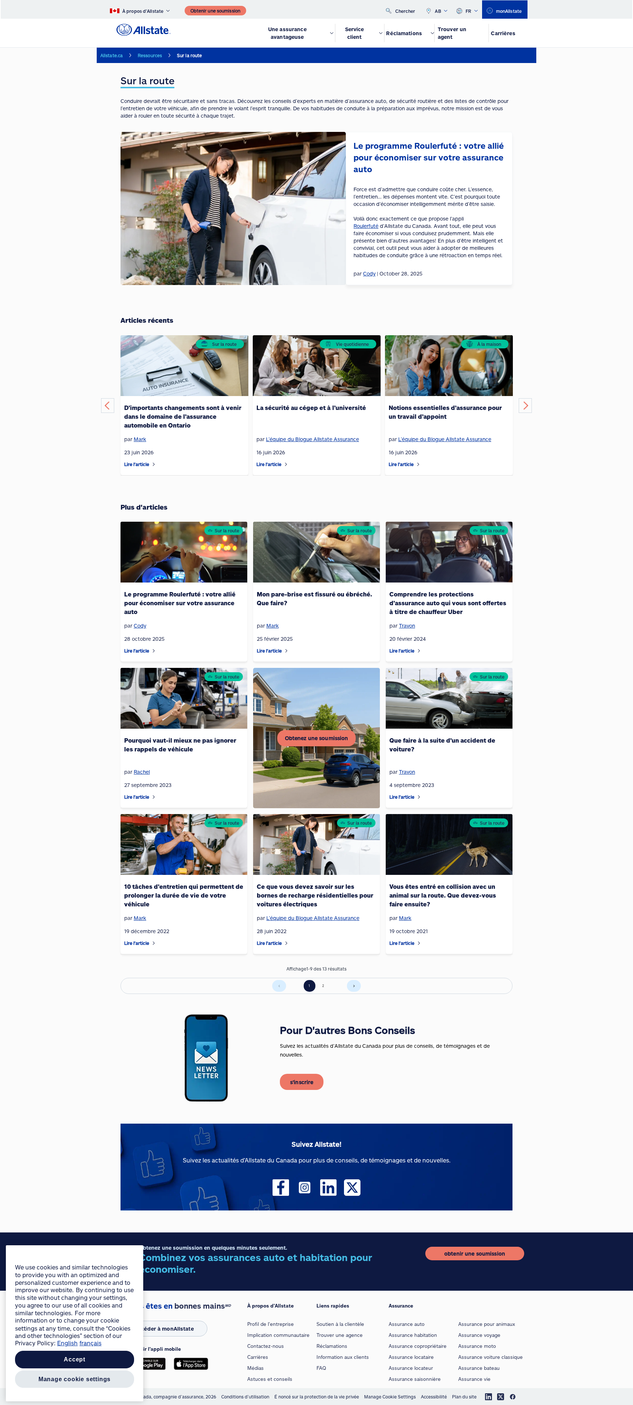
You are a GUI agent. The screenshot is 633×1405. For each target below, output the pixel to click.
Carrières (257, 1357)
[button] (107, 405)
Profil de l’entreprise (270, 1324)
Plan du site (464, 1396)
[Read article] (154, 464)
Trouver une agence (339, 1335)
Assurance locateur (411, 1368)
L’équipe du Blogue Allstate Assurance (312, 439)
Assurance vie (474, 1379)
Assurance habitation (413, 1335)
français (90, 1343)
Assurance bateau (479, 1368)
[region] (74, 1323)
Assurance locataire (411, 1357)
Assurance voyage (479, 1335)
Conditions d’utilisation (245, 1396)
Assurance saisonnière (415, 1379)
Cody (140, 625)
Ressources (150, 55)
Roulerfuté (365, 226)
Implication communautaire (278, 1335)
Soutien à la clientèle (340, 1324)
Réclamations (331, 1346)
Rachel (142, 772)
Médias (255, 1368)
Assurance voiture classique (490, 1357)
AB (438, 11)
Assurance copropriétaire (418, 1346)
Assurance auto (407, 1324)
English (67, 1343)
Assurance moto (477, 1346)
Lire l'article (136, 464)
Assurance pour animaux (486, 1324)
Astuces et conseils (269, 1379)
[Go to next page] (354, 986)
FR (468, 11)
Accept (74, 1360)
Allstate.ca (111, 55)
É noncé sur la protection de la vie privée (316, 1396)
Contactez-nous (265, 1346)
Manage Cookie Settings (390, 1396)
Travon (407, 625)
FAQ (321, 1368)
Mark (140, 439)
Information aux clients (342, 1357)
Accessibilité (434, 1396)
